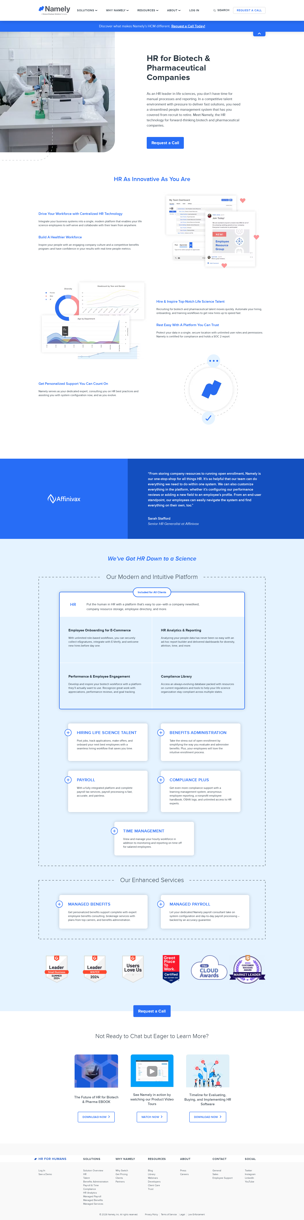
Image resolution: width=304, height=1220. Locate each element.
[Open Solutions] (96, 10)
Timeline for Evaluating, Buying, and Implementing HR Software (207, 1099)
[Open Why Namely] (127, 10)
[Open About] (179, 10)
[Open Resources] (157, 10)
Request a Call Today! (188, 26)
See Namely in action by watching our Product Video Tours (152, 1099)
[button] (221, 10)
